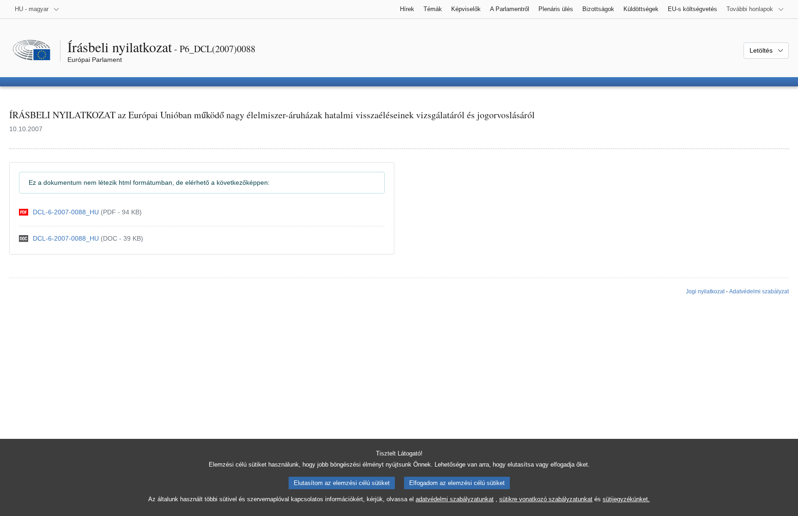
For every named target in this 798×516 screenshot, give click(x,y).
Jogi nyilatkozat (705, 291)
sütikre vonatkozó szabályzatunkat (545, 499)
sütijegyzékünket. (626, 499)
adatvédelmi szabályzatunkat (455, 499)
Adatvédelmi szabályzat (759, 291)
